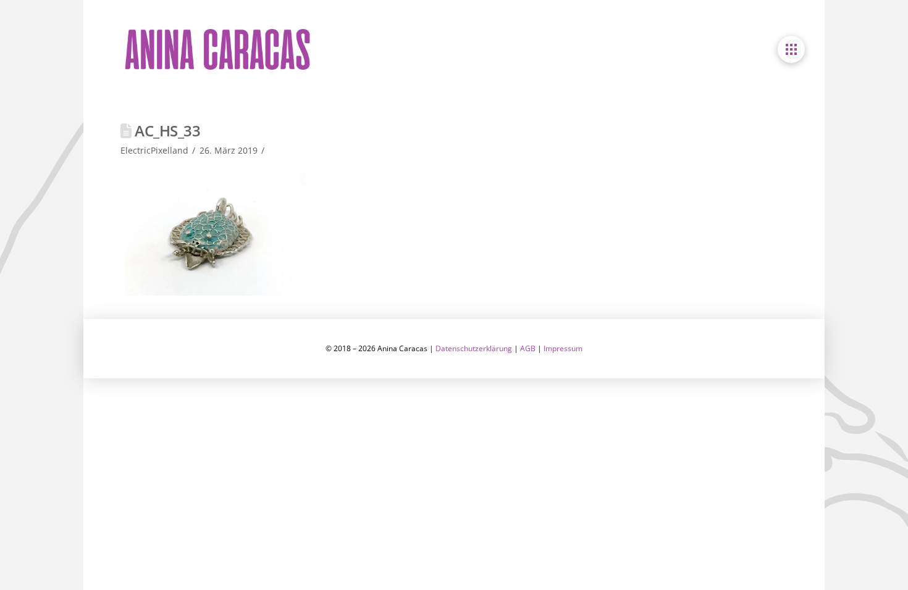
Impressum (563, 348)
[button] (791, 49)
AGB (528, 348)
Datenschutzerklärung (473, 348)
